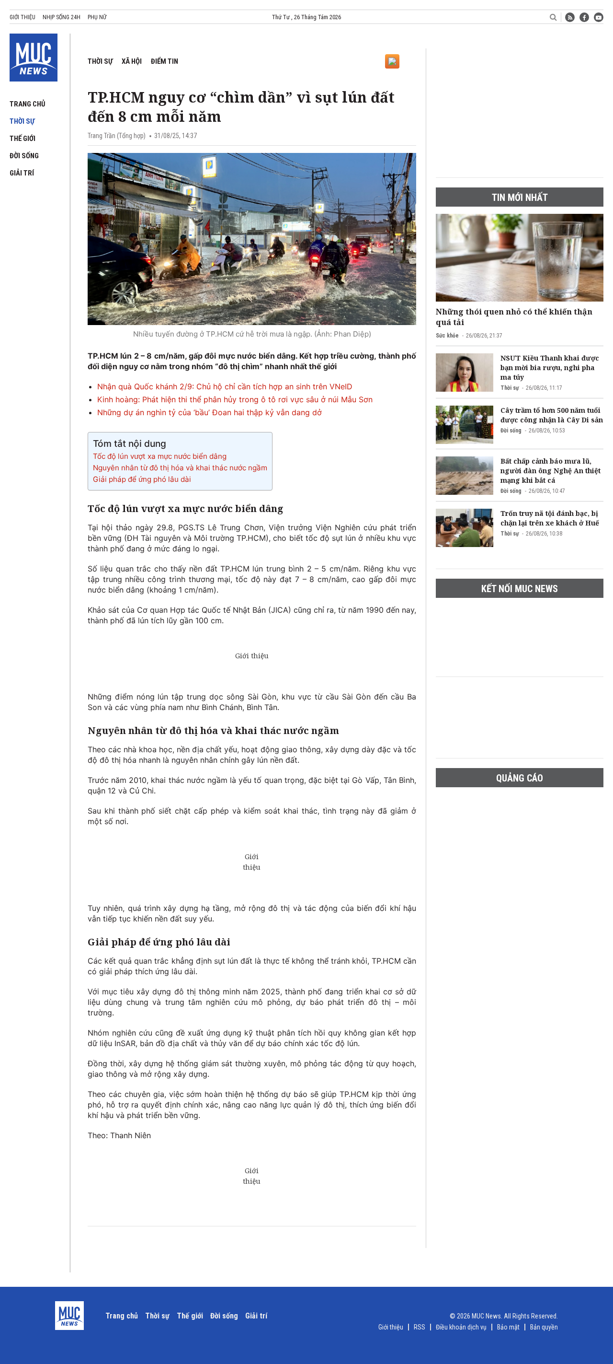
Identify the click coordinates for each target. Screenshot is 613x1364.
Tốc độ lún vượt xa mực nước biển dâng (160, 456)
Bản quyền (544, 1327)
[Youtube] (598, 17)
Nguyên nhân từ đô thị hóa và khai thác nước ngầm (180, 467)
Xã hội (132, 61)
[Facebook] (584, 17)
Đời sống (24, 156)
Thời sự (22, 121)
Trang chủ (27, 104)
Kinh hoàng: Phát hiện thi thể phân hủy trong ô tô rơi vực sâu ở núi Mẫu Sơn (235, 399)
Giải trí (22, 173)
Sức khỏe (447, 335)
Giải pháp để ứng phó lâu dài (142, 479)
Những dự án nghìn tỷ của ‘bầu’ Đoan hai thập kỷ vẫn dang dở (209, 412)
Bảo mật (508, 1327)
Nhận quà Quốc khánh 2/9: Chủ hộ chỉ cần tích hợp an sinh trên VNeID (224, 386)
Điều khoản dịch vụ (461, 1327)
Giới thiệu (22, 17)
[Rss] (570, 17)
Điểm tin (164, 61)
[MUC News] (33, 55)
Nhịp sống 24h (61, 17)
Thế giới (22, 138)
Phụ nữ (97, 17)
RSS (419, 1327)
